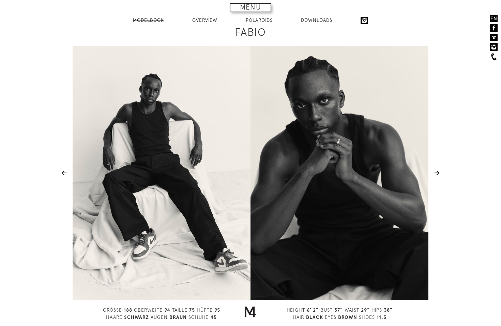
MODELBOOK (148, 20)
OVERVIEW (204, 20)
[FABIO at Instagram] (364, 20)
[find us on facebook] (494, 28)
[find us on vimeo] (494, 37)
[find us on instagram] (494, 47)
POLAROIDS (259, 20)
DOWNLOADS (316, 20)
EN (493, 18)
